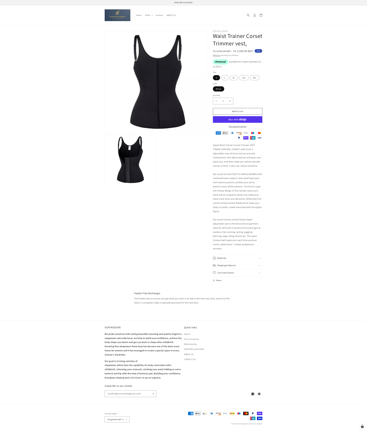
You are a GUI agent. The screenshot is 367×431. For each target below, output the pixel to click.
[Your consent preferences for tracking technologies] (362, 426)
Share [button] (218, 280)
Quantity (216, 95)
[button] (148, 15)
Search (187, 334)
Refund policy (190, 344)
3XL (254, 77)
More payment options (237, 126)
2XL (244, 77)
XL (234, 77)
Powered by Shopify (255, 424)
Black (218, 89)
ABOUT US (188, 354)
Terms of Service (191, 339)
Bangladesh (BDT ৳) (116, 419)
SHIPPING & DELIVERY (194, 349)
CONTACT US (190, 359)
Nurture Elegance (242, 424)
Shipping (216, 55)
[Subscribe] (153, 393)
